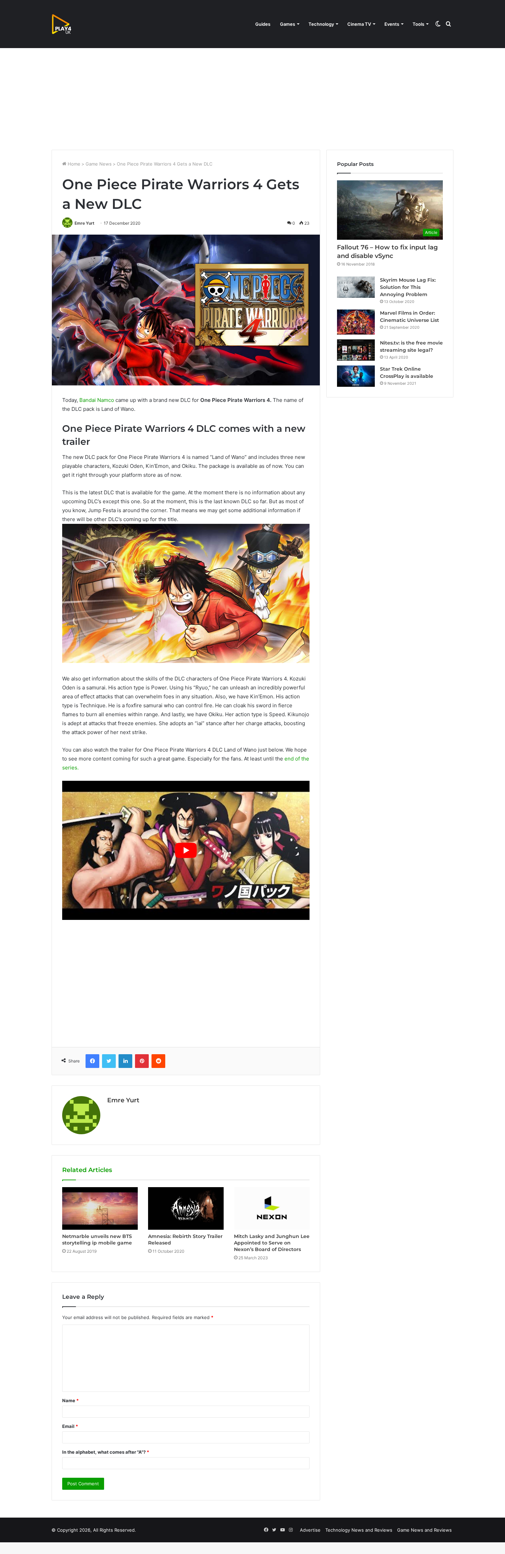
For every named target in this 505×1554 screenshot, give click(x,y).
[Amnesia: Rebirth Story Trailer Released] (186, 1208)
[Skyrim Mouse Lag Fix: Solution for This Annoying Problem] (356, 287)
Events (391, 24)
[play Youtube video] (186, 850)
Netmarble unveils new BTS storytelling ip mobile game (97, 1239)
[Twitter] (109, 1061)
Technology (321, 24)
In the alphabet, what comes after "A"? (105, 1452)
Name (70, 1400)
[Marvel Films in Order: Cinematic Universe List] (356, 322)
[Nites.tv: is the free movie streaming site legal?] (356, 350)
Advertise (310, 1530)
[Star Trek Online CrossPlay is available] (356, 376)
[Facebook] (92, 1061)
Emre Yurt (84, 223)
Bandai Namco (96, 400)
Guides (262, 24)
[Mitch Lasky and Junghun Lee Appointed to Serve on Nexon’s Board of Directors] (272, 1208)
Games (287, 24)
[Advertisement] (252, 91)
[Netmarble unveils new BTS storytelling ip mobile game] (100, 1208)
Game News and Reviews (424, 1530)
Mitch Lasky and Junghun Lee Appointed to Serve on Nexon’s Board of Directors (272, 1242)
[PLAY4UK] (68, 24)
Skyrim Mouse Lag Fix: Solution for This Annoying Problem (408, 287)
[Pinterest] (142, 1061)
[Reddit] (158, 1061)
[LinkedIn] (125, 1061)
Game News (99, 164)
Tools (418, 24)
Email (70, 1426)
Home (73, 164)
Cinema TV (359, 24)
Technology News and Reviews (358, 1530)
